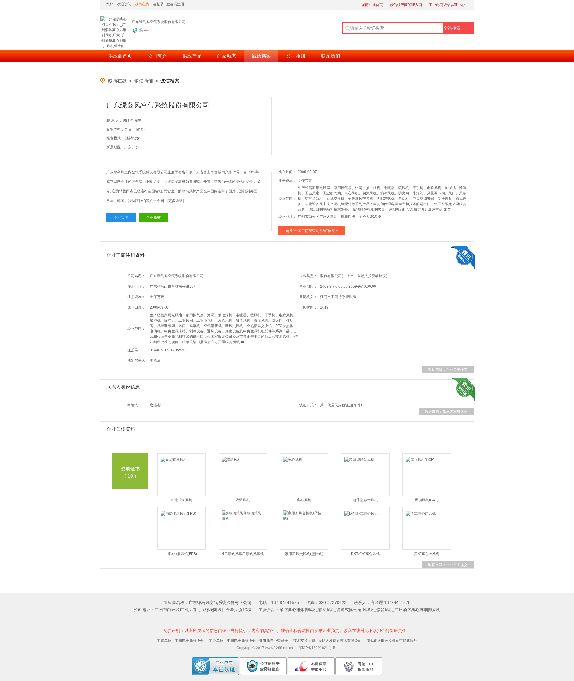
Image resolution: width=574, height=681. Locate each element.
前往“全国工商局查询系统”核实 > (312, 231)
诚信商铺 (143, 80)
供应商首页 (120, 56)
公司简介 (157, 56)
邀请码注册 (175, 4)
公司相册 (296, 56)
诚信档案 (261, 56)
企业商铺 (153, 217)
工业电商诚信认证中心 (447, 5)
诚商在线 (117, 80)
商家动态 (226, 56)
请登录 (158, 4)
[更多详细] (175, 201)
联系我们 (330, 56)
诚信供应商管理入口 (406, 5)
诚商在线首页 (372, 5)
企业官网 (121, 217)
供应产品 (191, 56)
